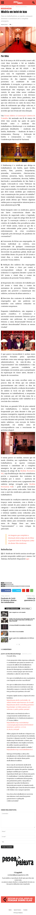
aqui (27, 559)
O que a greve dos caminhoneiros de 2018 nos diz (21, 638)
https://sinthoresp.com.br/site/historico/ (20, 749)
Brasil (12, 6)
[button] (33, 3)
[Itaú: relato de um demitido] (4, 633)
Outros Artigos (25, 608)
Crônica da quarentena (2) (29, 599)
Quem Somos (17, 910)
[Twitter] (22, 890)
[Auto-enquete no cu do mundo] (4, 614)
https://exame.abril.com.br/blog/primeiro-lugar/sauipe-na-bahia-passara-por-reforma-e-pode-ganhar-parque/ (21, 707)
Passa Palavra (8, 582)
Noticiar (7, 6)
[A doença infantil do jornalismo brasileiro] (4, 627)
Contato (25, 910)
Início (2, 6)
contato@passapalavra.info (18, 875)
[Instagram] (18, 890)
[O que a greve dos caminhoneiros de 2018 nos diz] (4, 639)
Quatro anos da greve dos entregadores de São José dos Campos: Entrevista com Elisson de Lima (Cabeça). (22, 620)
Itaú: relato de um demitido (16, 631)
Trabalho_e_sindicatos (23, 586)
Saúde (14, 586)
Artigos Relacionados (12, 608)
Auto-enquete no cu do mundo (17, 612)
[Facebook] (14, 890)
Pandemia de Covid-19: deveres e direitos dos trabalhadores (8, 600)
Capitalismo (9, 586)
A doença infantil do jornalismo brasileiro (20, 625)
